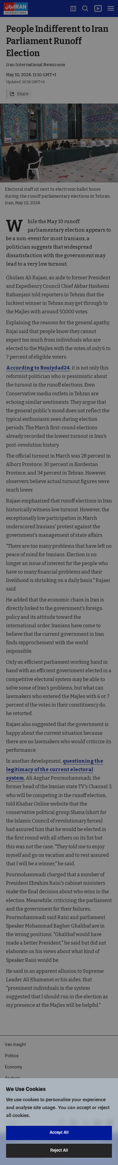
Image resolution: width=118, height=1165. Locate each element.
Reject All (59, 1150)
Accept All (59, 1132)
